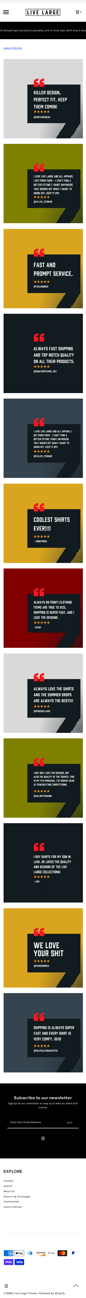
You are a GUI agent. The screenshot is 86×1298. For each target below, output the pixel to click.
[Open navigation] (13, 12)
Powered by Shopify (52, 1293)
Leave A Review (13, 47)
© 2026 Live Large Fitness (21, 1293)
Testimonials (11, 1201)
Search (8, 1186)
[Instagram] (43, 1139)
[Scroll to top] (75, 1285)
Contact (8, 1180)
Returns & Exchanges (17, 1196)
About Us (9, 1191)
